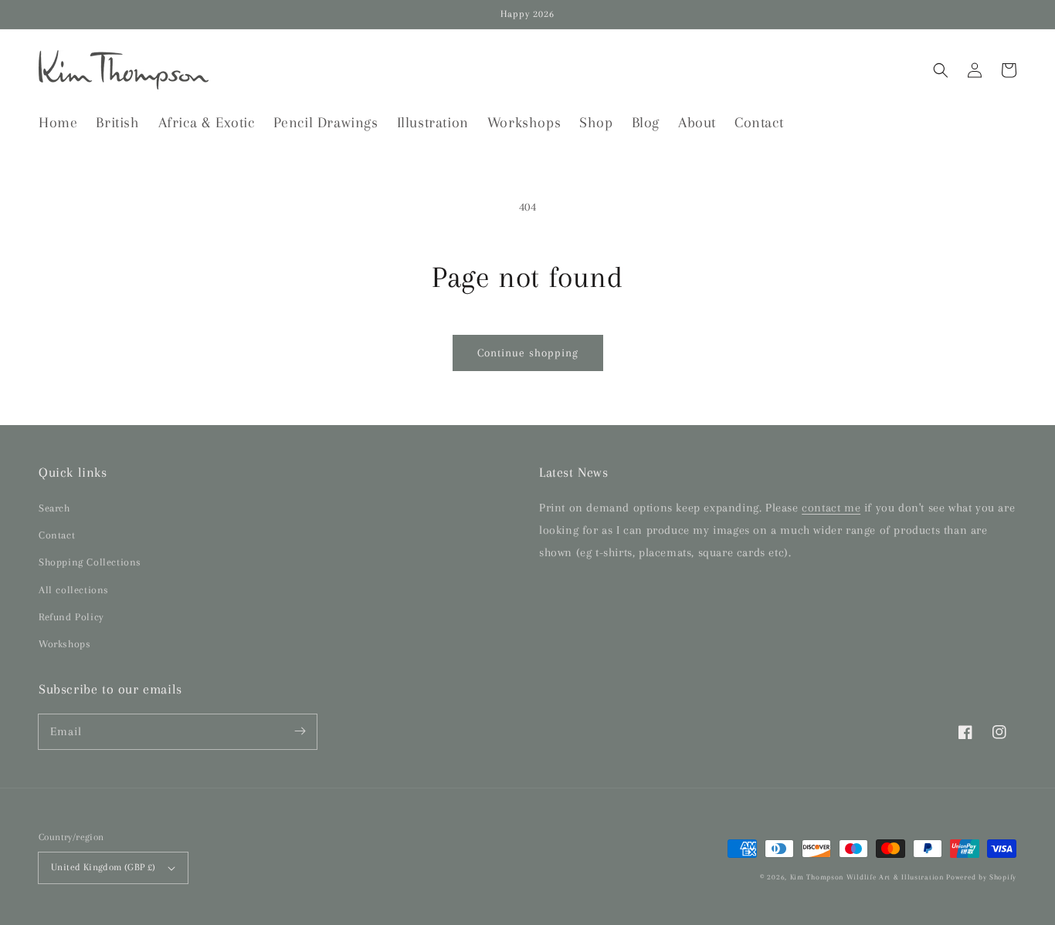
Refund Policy (71, 617)
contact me (831, 508)
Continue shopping (527, 352)
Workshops (64, 644)
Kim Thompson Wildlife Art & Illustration (867, 877)
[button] (941, 70)
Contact (57, 535)
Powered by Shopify (981, 877)
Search (54, 508)
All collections (74, 590)
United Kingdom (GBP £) (103, 867)
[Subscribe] (300, 731)
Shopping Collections (90, 562)
